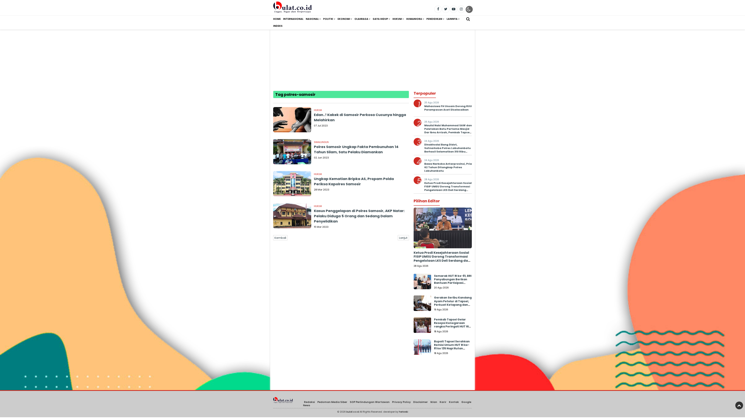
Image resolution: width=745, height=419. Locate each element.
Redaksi (309, 402)
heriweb (403, 411)
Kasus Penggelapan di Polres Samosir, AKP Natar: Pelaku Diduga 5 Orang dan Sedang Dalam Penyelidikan (359, 216)
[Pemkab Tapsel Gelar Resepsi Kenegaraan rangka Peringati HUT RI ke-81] (422, 326)
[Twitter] (445, 9)
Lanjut (403, 238)
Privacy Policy (401, 402)
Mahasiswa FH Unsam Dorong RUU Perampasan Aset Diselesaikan (448, 108)
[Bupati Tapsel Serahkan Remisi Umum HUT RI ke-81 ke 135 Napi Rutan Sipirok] (422, 348)
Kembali (280, 238)
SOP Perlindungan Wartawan (370, 402)
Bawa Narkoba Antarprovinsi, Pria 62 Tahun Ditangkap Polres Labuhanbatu (448, 167)
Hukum (397, 19)
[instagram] (461, 9)
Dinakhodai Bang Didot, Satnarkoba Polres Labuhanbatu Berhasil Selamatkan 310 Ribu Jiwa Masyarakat (447, 150)
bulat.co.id (352, 411)
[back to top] (739, 405)
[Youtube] (453, 9)
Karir (443, 402)
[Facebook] (438, 9)
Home (277, 19)
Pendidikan (434, 19)
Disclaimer (420, 402)
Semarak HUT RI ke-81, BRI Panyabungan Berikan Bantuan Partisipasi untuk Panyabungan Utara (452, 283)
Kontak (454, 402)
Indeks (277, 26)
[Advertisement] (372, 57)
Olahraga (361, 19)
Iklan (433, 402)
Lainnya (452, 19)
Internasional (293, 19)
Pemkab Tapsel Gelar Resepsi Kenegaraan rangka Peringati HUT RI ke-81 (451, 325)
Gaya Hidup (380, 19)
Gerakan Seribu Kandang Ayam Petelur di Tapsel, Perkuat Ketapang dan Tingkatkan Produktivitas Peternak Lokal (453, 306)
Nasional (312, 19)
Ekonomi (344, 19)
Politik (328, 19)
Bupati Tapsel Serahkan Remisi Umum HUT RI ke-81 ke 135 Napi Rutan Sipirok (452, 346)
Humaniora (414, 19)
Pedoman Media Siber (332, 402)
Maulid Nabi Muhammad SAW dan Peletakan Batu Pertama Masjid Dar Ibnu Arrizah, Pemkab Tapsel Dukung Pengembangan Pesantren (448, 132)
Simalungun (321, 142)
